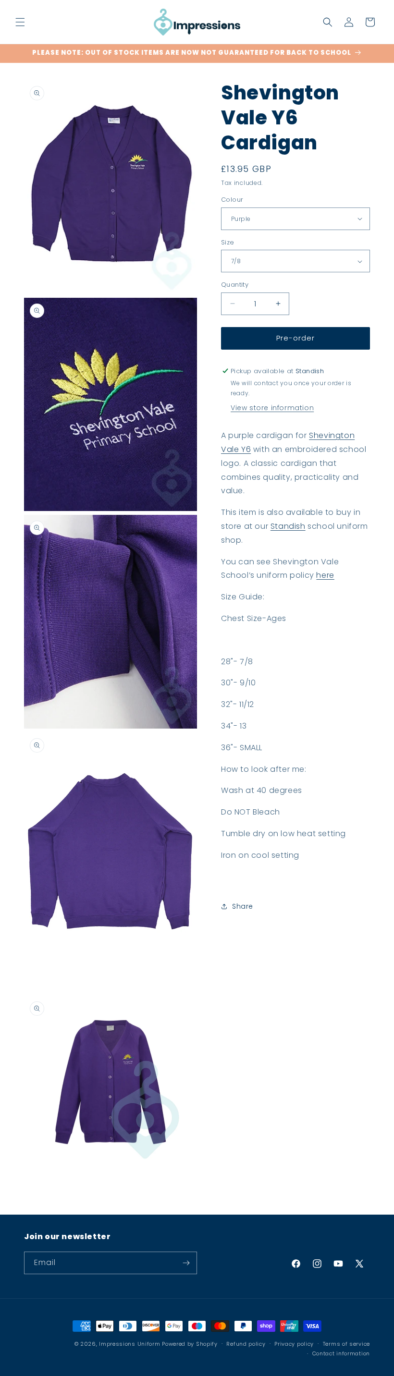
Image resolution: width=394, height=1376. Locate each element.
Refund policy (245, 1344)
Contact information (341, 1353)
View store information (272, 408)
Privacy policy (294, 1344)
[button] (20, 22)
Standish (288, 526)
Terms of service (346, 1344)
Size (227, 242)
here (325, 575)
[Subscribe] (186, 1263)
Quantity (234, 284)
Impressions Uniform (129, 1344)
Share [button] (242, 906)
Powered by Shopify (190, 1344)
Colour (232, 199)
